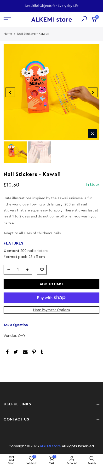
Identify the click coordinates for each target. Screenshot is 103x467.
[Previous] (10, 92)
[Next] (92, 92)
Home (8, 33)
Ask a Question (16, 325)
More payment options (51, 310)
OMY (21, 336)
